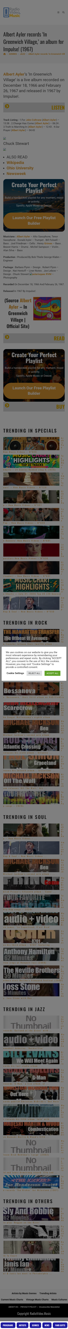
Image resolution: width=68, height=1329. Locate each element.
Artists (22, 1325)
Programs (8, 1325)
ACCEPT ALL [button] (52, 673)
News (47, 1325)
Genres (35, 1325)
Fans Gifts (60, 1325)
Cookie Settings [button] (15, 673)
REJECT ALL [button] (34, 673)
